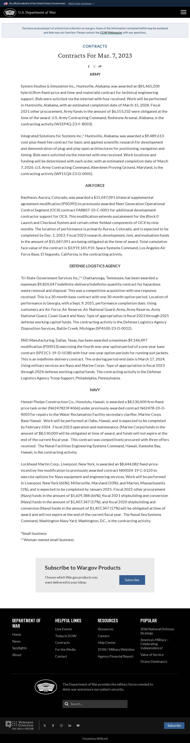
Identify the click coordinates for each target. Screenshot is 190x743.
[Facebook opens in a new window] (53, 725)
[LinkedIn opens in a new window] (70, 725)
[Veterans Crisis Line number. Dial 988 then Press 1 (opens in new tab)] (19, 725)
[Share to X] (94, 67)
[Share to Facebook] (89, 67)
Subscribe (132, 580)
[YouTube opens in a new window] (78, 725)
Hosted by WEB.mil (95, 738)
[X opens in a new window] (45, 725)
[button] (183, 12)
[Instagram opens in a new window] (61, 725)
